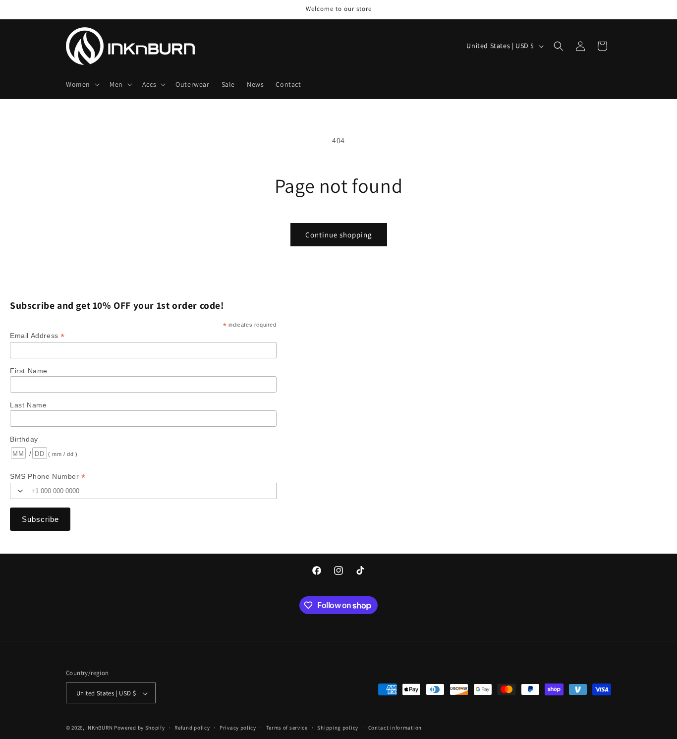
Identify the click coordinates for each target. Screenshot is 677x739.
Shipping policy (337, 727)
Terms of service (287, 727)
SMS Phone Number (48, 476)
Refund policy (192, 727)
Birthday (24, 439)
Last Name (28, 405)
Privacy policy (238, 727)
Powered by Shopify (139, 728)
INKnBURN (99, 728)
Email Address (37, 336)
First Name (29, 371)
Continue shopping (338, 234)
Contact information (395, 727)
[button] (82, 84)
